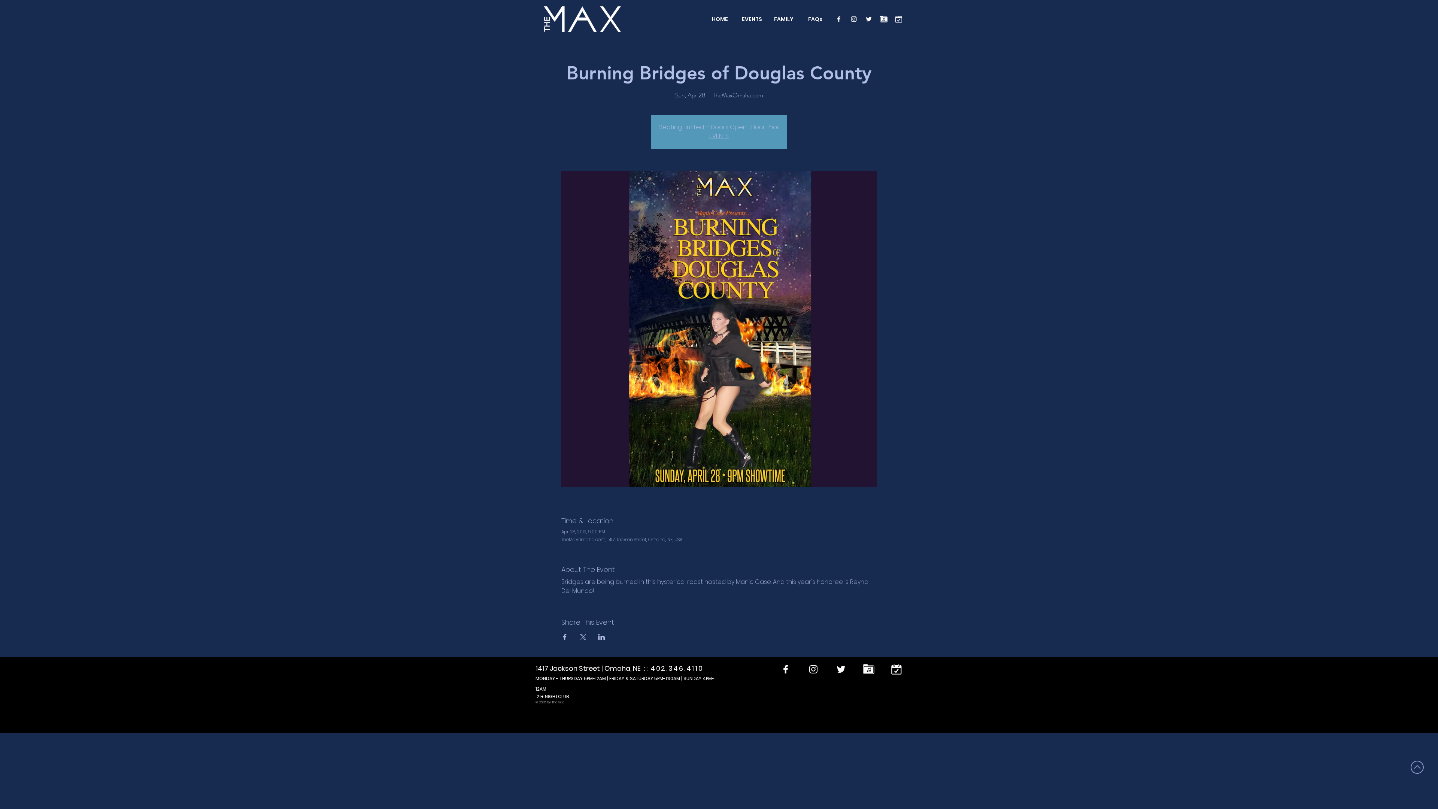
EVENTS (719, 136)
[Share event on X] (583, 637)
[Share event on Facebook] (564, 637)
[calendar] (898, 19)
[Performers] (884, 19)
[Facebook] (839, 19)
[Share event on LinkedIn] (601, 637)
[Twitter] (869, 19)
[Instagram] (854, 19)
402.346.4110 (676, 668)
